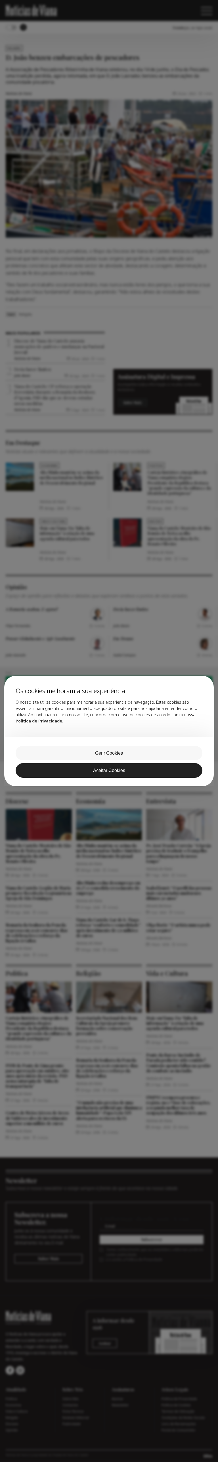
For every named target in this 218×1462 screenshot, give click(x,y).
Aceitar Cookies (109, 770)
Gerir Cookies (109, 753)
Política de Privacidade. (39, 721)
